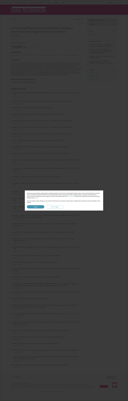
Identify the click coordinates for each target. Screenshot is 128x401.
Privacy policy (70, 196)
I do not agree (55, 207)
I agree (36, 207)
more (35, 198)
